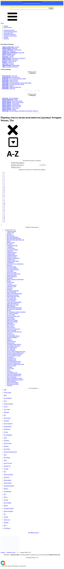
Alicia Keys (7, 477)
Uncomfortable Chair (12, 372)
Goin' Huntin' (10, 271)
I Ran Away (10, 288)
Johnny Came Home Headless (14, 293)
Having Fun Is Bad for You (13, 273)
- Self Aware (8, 51)
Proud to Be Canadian (12, 321)
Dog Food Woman (11, 266)
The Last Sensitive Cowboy (14, 355)
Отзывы (6, 37)
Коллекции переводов (10, 34)
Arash (5, 437)
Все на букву (33, 532)
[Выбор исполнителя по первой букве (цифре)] (12, 159)
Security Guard (10, 334)
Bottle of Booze (11, 242)
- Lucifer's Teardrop (11, 105)
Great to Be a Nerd (11, 272)
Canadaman (10, 247)
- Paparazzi (8, 64)
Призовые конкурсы (9, 30)
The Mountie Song (11, 360)
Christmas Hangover (12, 255)
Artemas (6, 517)
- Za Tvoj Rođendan (10, 98)
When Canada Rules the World (14, 378)
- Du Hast (7, 56)
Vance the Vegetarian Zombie (14, 374)
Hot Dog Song (10, 282)
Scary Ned (9, 333)
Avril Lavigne (7, 418)
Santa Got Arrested (11, 330)
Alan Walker (7, 449)
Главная (6, 26)
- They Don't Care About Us (13, 58)
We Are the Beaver (11, 377)
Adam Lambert (7, 480)
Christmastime (10, 262)
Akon (5, 401)
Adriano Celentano (8, 403)
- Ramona (8, 85)
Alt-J (5, 494)
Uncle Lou (9, 371)
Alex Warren (7, 457)
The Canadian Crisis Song (13, 346)
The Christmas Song (12, 347)
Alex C (5, 497)
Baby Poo (9, 234)
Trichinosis (9, 367)
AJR (5, 471)
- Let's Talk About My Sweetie (13, 84)
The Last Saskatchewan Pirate (14, 354)
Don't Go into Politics (12, 268)
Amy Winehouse (8, 435)
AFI (5, 514)
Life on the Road (11, 300)
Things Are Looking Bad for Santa (15, 364)
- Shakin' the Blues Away (11, 87)
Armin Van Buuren (8, 474)
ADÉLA (6, 488)
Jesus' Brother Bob (11, 292)
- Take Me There (8, 55)
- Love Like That (10, 77)
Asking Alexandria (8, 511)
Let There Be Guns (11, 299)
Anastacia (6, 446)
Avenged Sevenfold (9, 508)
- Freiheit (10, 99)
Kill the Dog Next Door (13, 295)
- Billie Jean (9, 48)
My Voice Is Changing (12, 313)
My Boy (9, 310)
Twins (8, 370)
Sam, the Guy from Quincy (13, 329)
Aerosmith (6, 420)
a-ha (5, 415)
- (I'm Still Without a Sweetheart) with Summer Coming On (20, 111)
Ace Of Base (7, 409)
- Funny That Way (10, 80)
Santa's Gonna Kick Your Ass (14, 331)
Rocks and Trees (11, 327)
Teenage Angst (10, 343)
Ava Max (6, 468)
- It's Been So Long (10, 81)
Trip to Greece (10, 368)
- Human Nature (10, 65)
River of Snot (10, 326)
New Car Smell (11, 314)
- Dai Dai (10, 47)
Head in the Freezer (12, 275)
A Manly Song (10, 232)
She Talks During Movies (13, 336)
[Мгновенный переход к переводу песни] (12, 147)
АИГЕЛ (6, 505)
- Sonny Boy (8, 88)
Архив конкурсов (8, 33)
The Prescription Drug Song (14, 361)
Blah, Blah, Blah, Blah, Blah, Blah (15, 239)
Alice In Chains (7, 443)
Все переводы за (32, 90)
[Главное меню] (12, 21)
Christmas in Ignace (12, 256)
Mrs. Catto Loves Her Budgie (14, 309)
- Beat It (8, 54)
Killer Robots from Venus (13, 296)
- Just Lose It (7, 62)
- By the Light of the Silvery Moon (14, 78)
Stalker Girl (10, 340)
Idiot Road (9, 289)
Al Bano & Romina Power (10, 452)
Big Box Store (10, 235)
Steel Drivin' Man (11, 341)
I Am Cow (9, 283)
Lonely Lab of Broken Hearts (14, 302)
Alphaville (6, 412)
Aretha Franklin (8, 483)
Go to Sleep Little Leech (13, 269)
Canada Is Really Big (12, 245)
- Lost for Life (9, 75)
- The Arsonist (10, 108)
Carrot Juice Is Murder (12, 249)
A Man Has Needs (11, 231)
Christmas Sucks (11, 259)
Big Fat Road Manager (12, 237)
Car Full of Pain (11, 248)
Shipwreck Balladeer (12, 337)
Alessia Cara (7, 519)
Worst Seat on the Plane (13, 384)
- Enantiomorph (10, 103)
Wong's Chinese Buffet (12, 382)
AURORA (6, 440)
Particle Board (10, 317)
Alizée (5, 460)
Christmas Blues (11, 254)
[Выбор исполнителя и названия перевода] (12, 135)
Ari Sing (6, 500)
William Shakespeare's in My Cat (15, 379)
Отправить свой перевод (10, 35)
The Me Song (10, 357)
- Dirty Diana (10, 59)
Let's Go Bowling (11, 297)
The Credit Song (11, 350)
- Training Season (9, 61)
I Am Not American (12, 285)
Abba (5, 389)
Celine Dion (10, 251)
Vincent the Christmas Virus (14, 375)
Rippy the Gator (11, 324)
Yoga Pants (9, 385)
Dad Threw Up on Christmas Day (15, 264)
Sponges (9, 338)
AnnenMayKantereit (9, 485)
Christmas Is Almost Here (13, 258)
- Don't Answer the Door (13, 102)
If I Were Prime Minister (13, 290)
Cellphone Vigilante (12, 252)
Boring (8, 241)
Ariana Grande (7, 392)
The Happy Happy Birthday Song (15, 353)
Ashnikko (6, 522)
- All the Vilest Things (12, 101)
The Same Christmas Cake (13, 362)
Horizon (9, 280)
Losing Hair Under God (13, 303)
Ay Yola (6, 432)
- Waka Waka (13, 52)
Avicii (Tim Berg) (8, 423)
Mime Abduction (11, 306)
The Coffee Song (11, 348)
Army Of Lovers (8, 463)
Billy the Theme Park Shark (14, 238)
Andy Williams (7, 502)
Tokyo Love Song (11, 365)
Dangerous (9, 265)
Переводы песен (11, 552)
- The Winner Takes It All (10, 66)
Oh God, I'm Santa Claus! (13, 316)
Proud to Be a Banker (12, 320)
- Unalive (9, 109)
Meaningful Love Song (12, 305)
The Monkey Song (11, 358)
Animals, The (7, 466)
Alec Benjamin (7, 491)
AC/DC (6, 406)
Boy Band (9, 244)
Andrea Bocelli (7, 426)
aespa (5, 525)
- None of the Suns (11, 106)
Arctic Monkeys (8, 398)
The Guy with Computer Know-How (16, 351)
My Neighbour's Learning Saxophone (16, 312)
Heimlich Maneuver (12, 276)
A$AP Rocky (7, 429)
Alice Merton (7, 528)
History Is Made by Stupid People (15, 279)
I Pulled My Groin (11, 286)
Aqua (5, 454)
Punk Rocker (10, 323)
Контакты (6, 38)
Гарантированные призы (10, 31)
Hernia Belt (10, 278)
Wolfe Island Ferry (11, 381)
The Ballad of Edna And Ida (14, 344)
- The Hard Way (11, 49)
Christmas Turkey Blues (13, 261)
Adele (5, 395)
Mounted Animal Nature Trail (14, 307)
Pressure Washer (11, 319)
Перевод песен (8, 27)
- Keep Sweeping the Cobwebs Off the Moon (16, 83)
